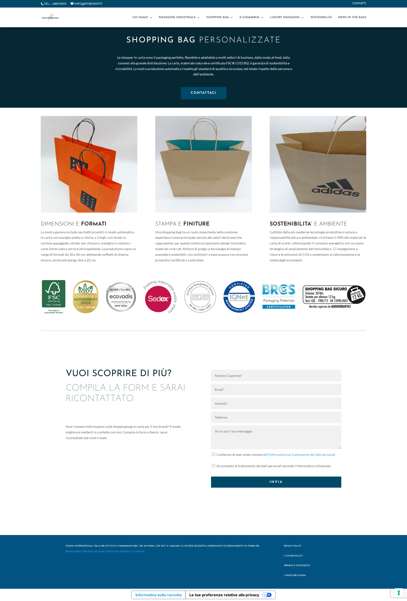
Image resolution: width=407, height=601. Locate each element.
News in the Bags (352, 17)
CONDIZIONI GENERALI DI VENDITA (124, 552)
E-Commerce (249, 17)
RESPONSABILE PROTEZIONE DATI (84, 552)
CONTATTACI (203, 93)
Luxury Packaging (285, 17)
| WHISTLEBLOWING (295, 575)
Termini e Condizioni (297, 565)
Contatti (359, 3)
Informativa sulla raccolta (158, 595)
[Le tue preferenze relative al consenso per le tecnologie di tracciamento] (398, 592)
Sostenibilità (321, 17)
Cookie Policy (294, 556)
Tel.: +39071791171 (55, 4)
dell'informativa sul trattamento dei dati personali (299, 455)
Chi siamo (140, 17)
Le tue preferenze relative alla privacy (224, 595)
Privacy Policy (292, 546)
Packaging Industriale (177, 17)
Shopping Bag (217, 17)
